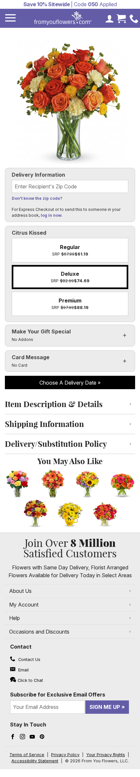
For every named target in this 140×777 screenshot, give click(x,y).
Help (14, 618)
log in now (51, 215)
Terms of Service (26, 754)
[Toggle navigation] (10, 18)
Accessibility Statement (34, 760)
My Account (23, 604)
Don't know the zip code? (37, 198)
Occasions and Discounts (39, 631)
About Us (20, 591)
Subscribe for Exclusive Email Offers (57, 694)
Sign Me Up (105, 707)
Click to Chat (30, 680)
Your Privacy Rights (105, 754)
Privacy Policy (65, 754)
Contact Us (28, 659)
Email (23, 669)
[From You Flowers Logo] (62, 18)
